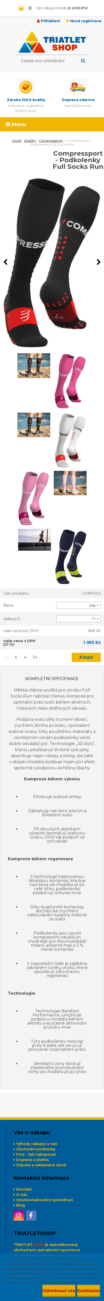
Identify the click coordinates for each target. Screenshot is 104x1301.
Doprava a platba (32, 1159)
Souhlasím (88, 1290)
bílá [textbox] (92, 605)
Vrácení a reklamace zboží (41, 1165)
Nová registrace (85, 21)
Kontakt (24, 1189)
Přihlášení (50, 21)
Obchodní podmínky (35, 1149)
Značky (30, 140)
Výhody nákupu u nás (36, 1144)
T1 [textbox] (93, 619)
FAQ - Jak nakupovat (36, 1154)
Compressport (51, 140)
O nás (21, 1194)
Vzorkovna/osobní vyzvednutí (44, 1200)
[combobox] (78, 605)
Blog (20, 1205)
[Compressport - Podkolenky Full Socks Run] (52, 262)
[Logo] (52, 42)
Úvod (16, 140)
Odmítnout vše (58, 1290)
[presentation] (5, 262)
